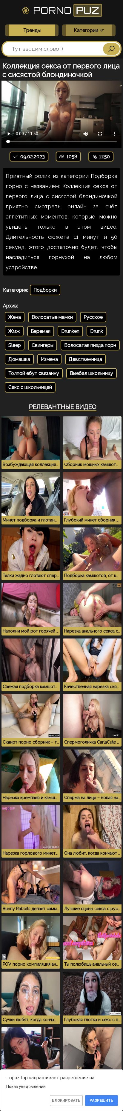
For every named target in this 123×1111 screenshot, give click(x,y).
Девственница (85, 359)
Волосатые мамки (52, 317)
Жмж (14, 331)
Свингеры (42, 345)
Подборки (45, 290)
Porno (64, 10)
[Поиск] (111, 49)
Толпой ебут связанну (33, 373)
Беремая (40, 331)
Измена (49, 359)
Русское (93, 317)
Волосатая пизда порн (90, 345)
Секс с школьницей (30, 387)
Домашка (19, 359)
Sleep (14, 345)
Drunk (96, 331)
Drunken (70, 331)
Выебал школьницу (91, 373)
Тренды (32, 30)
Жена (14, 317)
